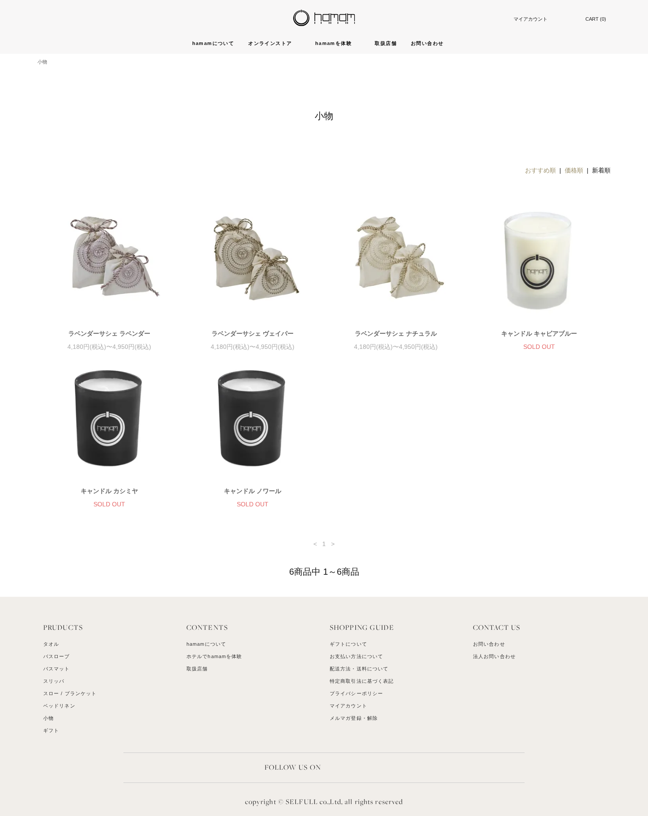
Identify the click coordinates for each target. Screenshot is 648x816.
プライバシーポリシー (356, 693)
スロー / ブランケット (70, 693)
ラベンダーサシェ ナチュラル (396, 333)
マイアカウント (530, 19)
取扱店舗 (386, 43)
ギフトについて (348, 644)
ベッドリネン (59, 705)
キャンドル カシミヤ (109, 490)
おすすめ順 (540, 170)
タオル (51, 644)
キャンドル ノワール (252, 490)
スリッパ (53, 681)
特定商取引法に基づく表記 (362, 681)
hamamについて (213, 43)
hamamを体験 (334, 43)
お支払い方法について (356, 656)
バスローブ (56, 656)
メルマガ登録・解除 (354, 718)
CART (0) (595, 19)
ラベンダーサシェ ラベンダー (109, 333)
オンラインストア (271, 43)
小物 (42, 61)
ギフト (51, 730)
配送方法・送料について (359, 668)
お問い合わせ (427, 43)
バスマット (56, 668)
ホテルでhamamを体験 (214, 656)
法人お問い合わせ (494, 656)
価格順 (574, 170)
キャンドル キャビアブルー (539, 333)
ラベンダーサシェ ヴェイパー (253, 333)
